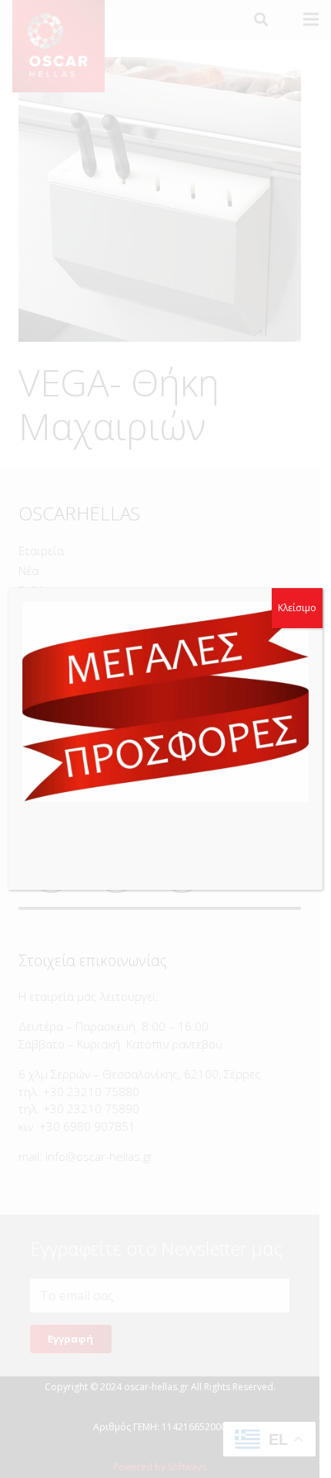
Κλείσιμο (297, 607)
